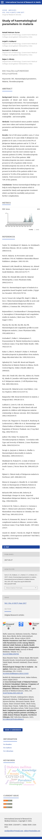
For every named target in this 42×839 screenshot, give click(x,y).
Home (4, 10)
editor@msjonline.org (32, 831)
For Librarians (8, 751)
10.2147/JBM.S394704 (11, 654)
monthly (31, 229)
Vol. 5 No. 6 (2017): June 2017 (13, 12)
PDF (7, 547)
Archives (12, 10)
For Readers (7, 744)
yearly (37, 229)
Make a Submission (13, 730)
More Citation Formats (14, 588)
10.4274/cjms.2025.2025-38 (13, 693)
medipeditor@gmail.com (13, 831)
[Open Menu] (2, 2)
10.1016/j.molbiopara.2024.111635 (16, 673)
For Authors (7, 748)
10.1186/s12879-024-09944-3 (13, 719)
